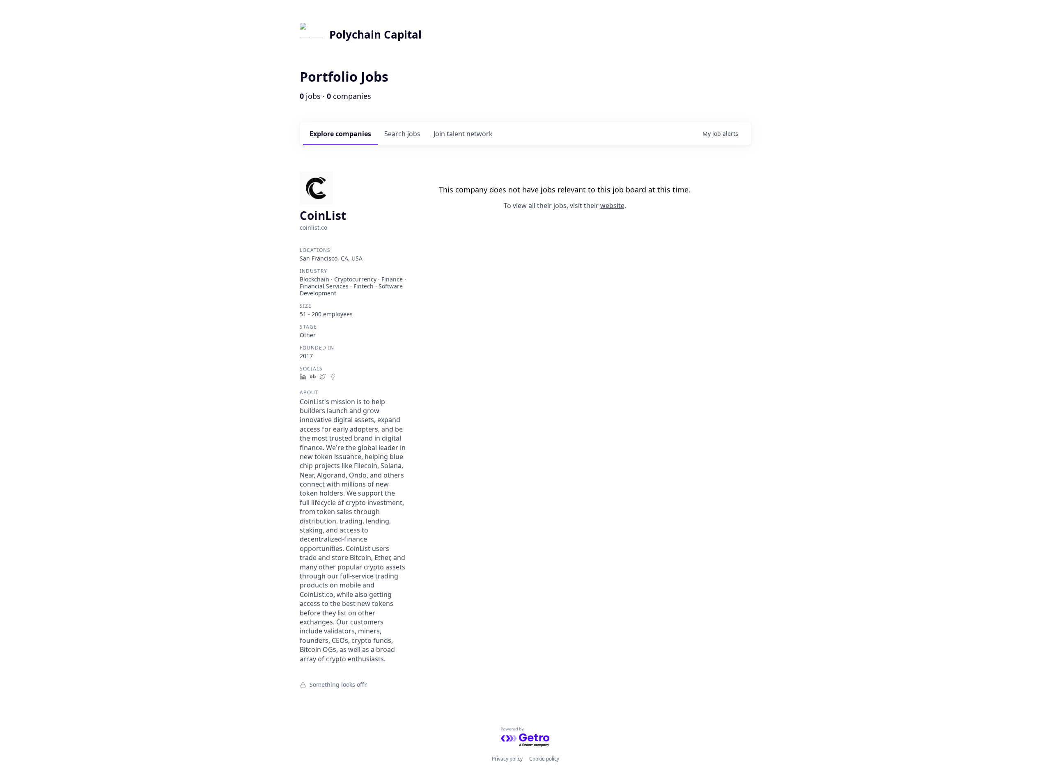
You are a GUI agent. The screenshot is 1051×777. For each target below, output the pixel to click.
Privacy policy (507, 758)
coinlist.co (313, 227)
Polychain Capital (375, 34)
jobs (402, 133)
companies (340, 133)
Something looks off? (338, 684)
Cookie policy (544, 758)
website (612, 205)
